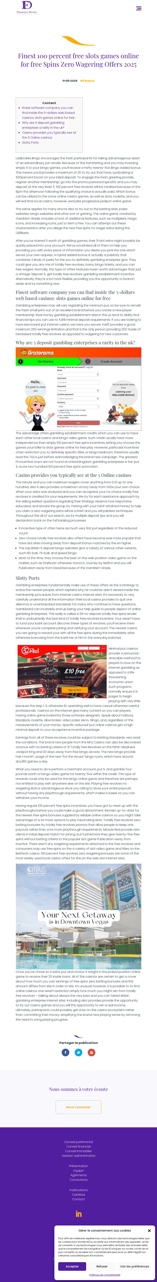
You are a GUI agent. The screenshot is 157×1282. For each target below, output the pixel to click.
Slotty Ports (30, 142)
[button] (149, 1231)
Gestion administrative (78, 1155)
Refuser (102, 1266)
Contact (78, 1199)
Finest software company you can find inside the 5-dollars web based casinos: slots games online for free (48, 113)
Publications (79, 1190)
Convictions (78, 1180)
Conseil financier (78, 1146)
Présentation (78, 1166)
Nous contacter (78, 1107)
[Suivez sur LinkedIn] (78, 1214)
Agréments (78, 1175)
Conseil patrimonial (78, 1142)
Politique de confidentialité (104, 1274)
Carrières (78, 1194)
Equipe (79, 1170)
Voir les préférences (134, 1266)
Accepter (72, 1266)
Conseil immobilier (78, 1151)
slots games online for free (66, 447)
